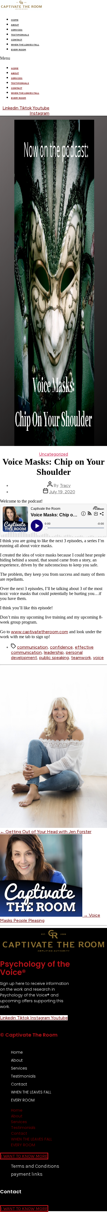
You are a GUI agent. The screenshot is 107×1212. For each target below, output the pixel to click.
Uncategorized (53, 454)
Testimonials (20, 34)
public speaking (54, 657)
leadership (54, 652)
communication (32, 647)
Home (14, 19)
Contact (16, 39)
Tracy (65, 485)
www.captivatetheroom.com (39, 631)
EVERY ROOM (18, 49)
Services (16, 29)
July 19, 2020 (62, 491)
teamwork (81, 657)
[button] (53, 58)
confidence (61, 647)
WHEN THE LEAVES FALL (25, 44)
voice (98, 657)
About (15, 24)
